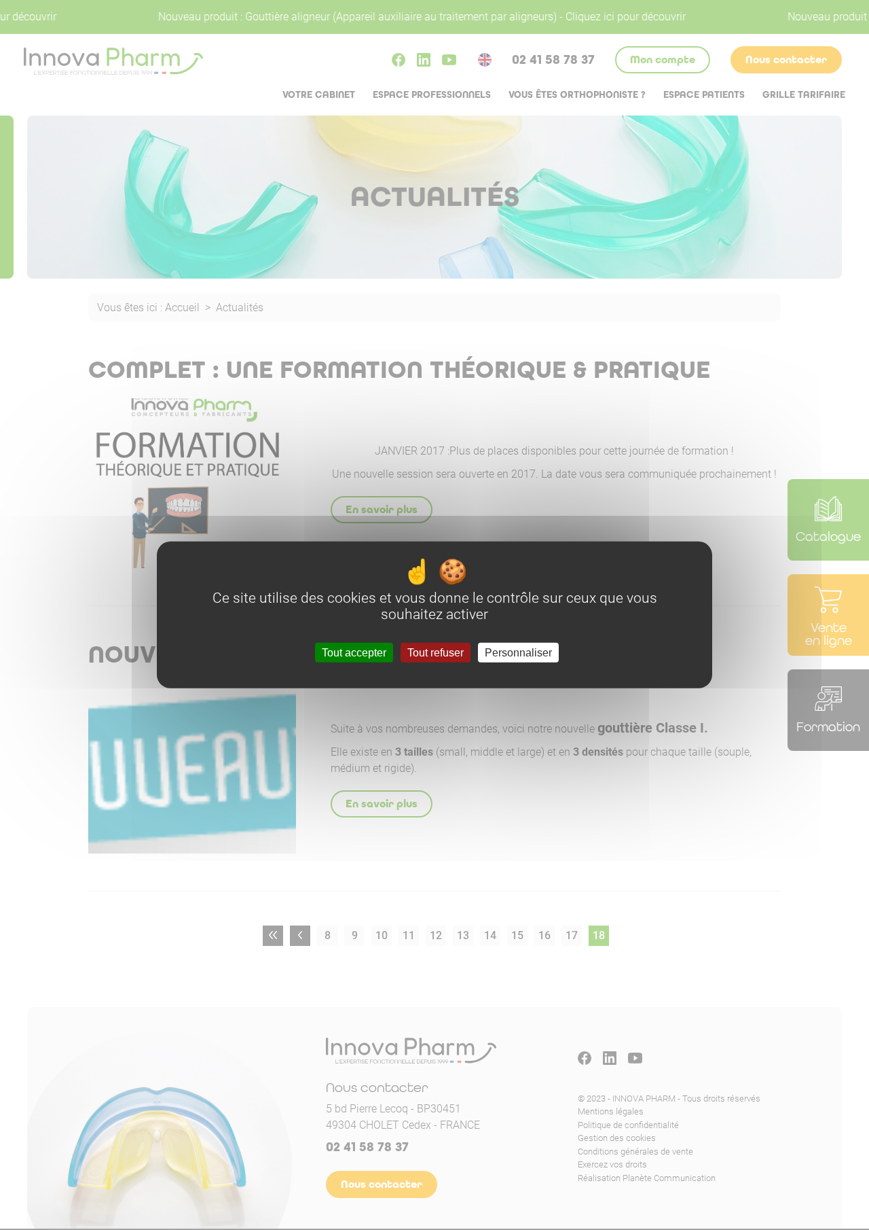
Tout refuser (435, 652)
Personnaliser (518, 652)
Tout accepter (354, 652)
